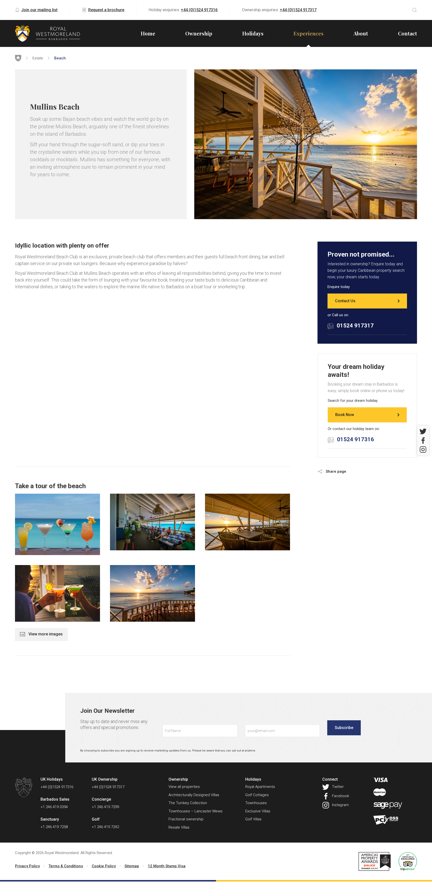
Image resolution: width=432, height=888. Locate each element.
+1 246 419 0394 (54, 807)
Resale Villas (179, 827)
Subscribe (344, 727)
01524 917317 (355, 325)
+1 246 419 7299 (105, 807)
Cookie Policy (104, 866)
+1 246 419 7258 (54, 827)
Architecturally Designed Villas (193, 795)
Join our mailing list (39, 9)
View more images (45, 634)
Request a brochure (106, 9)
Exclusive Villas (257, 811)
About (361, 33)
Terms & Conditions (65, 866)
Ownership (198, 33)
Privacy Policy (27, 866)
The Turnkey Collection (187, 803)
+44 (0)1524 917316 (199, 9)
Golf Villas (253, 819)
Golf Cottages (257, 795)
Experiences (309, 33)
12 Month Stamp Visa (167, 866)
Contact (407, 33)
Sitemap (131, 866)
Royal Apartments (260, 786)
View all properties (184, 786)
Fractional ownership (186, 819)
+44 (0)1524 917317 (298, 9)
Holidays (253, 33)
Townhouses (256, 803)
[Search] (414, 9)
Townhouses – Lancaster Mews (195, 811)
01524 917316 (355, 439)
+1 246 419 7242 (105, 827)
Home (148, 33)
